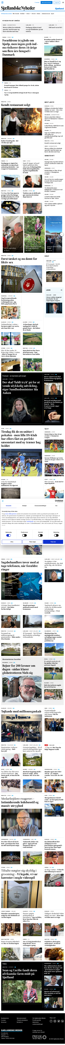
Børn (8, 603)
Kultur (11, 839)
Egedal (46, 659)
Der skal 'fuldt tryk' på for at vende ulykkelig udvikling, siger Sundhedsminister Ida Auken (21, 387)
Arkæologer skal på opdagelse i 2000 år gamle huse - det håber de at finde (31, 327)
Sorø (24, 161)
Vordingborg (4, 839)
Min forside (16, 13)
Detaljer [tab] (24, 505)
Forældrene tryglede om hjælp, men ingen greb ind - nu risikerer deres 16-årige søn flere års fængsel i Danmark (20, 47)
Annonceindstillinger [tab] (40, 505)
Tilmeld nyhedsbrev (22, 1020)
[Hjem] (2, 2)
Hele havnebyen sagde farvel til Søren (52, 686)
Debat (38, 13)
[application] (53, 50)
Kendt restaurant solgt (15, 105)
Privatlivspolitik (36, 1020)
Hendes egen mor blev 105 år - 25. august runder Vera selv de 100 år (54, 774)
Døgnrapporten (37, 25)
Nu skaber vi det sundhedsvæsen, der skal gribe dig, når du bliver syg (54, 564)
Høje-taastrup (5, 939)
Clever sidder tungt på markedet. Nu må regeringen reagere (53, 299)
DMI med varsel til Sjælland (12, 27)
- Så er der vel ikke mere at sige (54, 110)
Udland (46, 159)
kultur (51, 123)
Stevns (3, 348)
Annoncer (3, 1022)
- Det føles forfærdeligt (10, 607)
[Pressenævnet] (39, 1036)
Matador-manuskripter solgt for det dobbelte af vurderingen (10, 915)
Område (22, 13)
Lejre (2, 428)
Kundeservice (5, 1018)
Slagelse (3, 322)
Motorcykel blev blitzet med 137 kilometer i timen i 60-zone (54, 118)
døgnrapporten (55, 114)
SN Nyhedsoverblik (6, 13)
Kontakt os (20, 1022)
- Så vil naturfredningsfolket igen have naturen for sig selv (32, 749)
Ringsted (3, 101)
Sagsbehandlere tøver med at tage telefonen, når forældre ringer (20, 565)
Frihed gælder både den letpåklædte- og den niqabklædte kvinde (32, 168)
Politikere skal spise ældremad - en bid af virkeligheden (52, 943)
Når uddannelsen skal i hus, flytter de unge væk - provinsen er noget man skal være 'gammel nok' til (53, 969)
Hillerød (25, 190)
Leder (54, 295)
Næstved (3, 190)
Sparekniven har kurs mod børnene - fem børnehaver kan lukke (31, 352)
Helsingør (47, 114)
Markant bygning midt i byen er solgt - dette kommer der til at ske (32, 774)
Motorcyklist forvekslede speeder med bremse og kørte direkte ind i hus (53, 150)
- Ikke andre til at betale (10, 636)
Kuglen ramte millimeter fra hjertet (9, 484)
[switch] (24, 535)
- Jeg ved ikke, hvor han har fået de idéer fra (32, 917)
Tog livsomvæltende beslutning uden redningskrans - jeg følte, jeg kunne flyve (9, 301)
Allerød (25, 322)
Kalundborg (48, 631)
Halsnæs (46, 682)
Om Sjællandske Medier (39, 1018)
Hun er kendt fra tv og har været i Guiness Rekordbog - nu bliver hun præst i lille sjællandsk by (52, 65)
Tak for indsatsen (53, 713)
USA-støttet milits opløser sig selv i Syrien (53, 204)
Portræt (11, 967)
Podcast (11, 379)
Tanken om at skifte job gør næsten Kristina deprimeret (31, 195)
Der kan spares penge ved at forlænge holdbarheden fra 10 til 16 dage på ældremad (10, 196)
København (47, 168)
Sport (52, 13)
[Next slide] (61, 234)
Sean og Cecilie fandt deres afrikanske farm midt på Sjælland (19, 973)
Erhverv (34, 13)
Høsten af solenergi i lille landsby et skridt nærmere (52, 993)
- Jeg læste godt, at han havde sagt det (10, 774)
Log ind (57, 2)
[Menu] (63, 2)
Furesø (4, 37)
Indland (14, 911)
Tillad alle (53, 541)
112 (10, 25)
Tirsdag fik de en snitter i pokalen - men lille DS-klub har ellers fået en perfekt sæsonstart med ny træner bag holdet (21, 439)
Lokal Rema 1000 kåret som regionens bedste (54, 126)
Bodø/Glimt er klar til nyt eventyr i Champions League (53, 172)
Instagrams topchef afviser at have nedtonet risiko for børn (54, 163)
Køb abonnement (46, 2)
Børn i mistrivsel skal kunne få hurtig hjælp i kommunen (53, 379)
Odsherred (47, 59)
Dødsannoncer (46, 13)
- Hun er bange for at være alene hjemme (10, 353)
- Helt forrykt (9, 749)
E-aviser (37, 2)
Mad (33, 839)
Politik (31, 603)
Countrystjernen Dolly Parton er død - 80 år (52, 197)
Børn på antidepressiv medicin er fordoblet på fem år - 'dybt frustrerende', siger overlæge (53, 404)
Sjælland (5, 25)
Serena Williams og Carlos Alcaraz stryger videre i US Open (54, 459)
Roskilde (47, 106)
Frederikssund (48, 769)
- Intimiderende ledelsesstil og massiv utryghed (20, 802)
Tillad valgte (32, 541)
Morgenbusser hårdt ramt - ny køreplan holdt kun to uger (54, 800)
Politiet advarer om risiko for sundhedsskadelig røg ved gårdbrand (54, 135)
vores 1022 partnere (11, 513)
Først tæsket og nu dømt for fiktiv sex (19, 260)
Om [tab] (56, 505)
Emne (28, 13)
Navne (52, 59)
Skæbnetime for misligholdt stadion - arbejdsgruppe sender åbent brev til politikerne (53, 637)
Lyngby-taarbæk (5, 911)
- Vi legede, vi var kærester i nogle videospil (19, 874)
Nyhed (9, 37)
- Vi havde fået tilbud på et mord (54, 871)
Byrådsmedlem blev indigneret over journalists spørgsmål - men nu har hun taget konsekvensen (54, 845)
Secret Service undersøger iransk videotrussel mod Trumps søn (54, 181)
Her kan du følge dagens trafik (53, 748)
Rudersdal (4, 296)
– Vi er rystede (53, 609)
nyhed (52, 106)
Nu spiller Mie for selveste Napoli (52, 663)
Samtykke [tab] (8, 505)
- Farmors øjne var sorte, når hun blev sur (10, 326)
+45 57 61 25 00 (10, 1038)
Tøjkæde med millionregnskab (21, 711)
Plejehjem (10, 631)
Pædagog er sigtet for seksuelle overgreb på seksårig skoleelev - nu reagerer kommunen (10, 166)
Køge (46, 708)
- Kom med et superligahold (54, 482)
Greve (50, 25)
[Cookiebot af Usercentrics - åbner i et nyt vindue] (56, 501)
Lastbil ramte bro (32, 27)
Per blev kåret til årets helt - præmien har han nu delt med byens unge (10, 844)
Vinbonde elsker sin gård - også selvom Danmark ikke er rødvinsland (30, 844)
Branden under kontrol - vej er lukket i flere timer (53, 41)
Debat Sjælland (55, 559)
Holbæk (46, 37)
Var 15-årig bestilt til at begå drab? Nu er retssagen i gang (32, 943)
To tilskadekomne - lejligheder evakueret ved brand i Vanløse (53, 189)
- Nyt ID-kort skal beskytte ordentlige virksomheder (53, 266)
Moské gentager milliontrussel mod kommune (30, 607)
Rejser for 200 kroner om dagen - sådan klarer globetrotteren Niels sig (18, 669)
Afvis (11, 541)
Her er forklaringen (10, 942)
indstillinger (30, 521)
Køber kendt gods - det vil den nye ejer (9, 142)
